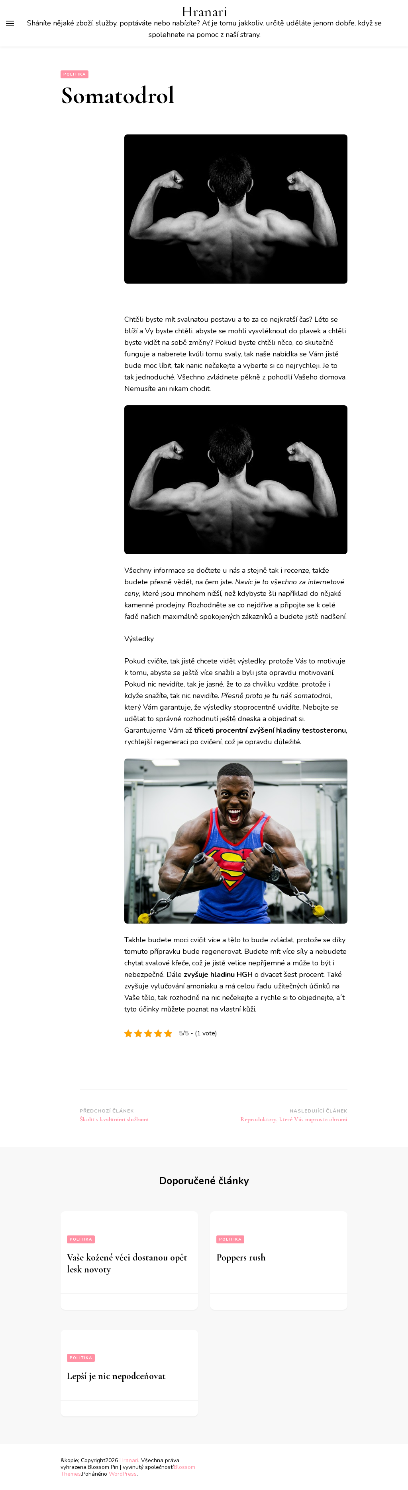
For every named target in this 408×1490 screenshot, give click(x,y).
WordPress (123, 1474)
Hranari (204, 12)
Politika (74, 74)
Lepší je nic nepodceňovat (116, 1376)
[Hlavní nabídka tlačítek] (10, 23)
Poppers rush (241, 1257)
